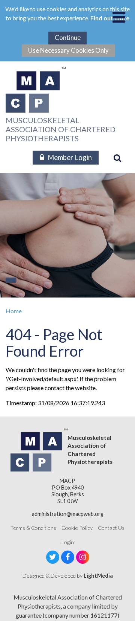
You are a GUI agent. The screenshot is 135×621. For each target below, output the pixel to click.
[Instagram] (82, 557)
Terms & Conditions (33, 528)
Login (68, 542)
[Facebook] (67, 557)
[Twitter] (52, 557)
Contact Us (111, 528)
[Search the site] (117, 158)
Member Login (70, 157)
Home (14, 310)
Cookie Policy (77, 528)
